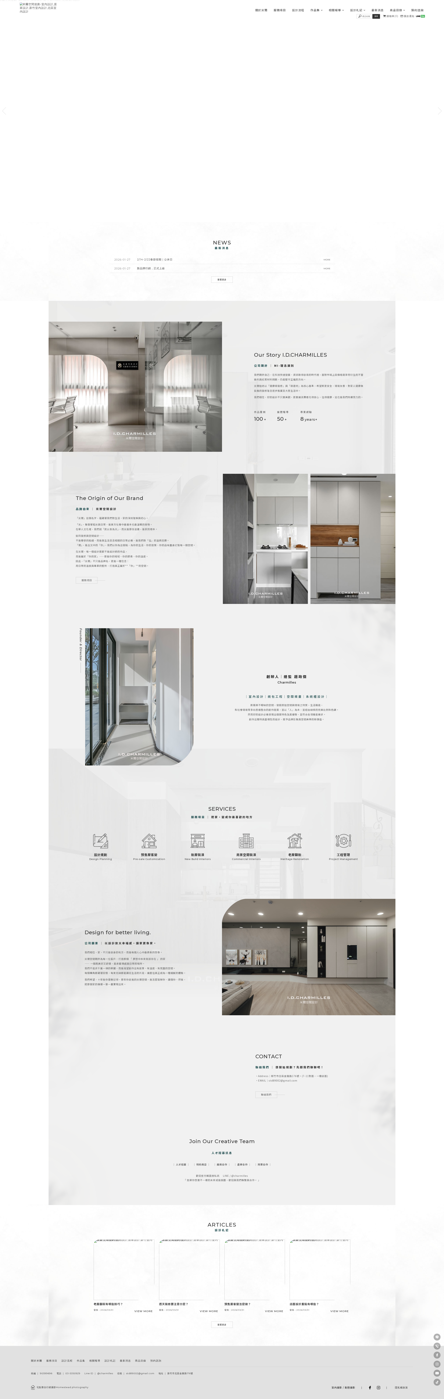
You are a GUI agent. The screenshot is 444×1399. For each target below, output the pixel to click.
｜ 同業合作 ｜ (262, 1164)
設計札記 (356, 10)
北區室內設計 (217, 1356)
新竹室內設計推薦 (251, 1356)
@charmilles (105, 1373)
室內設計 (188, 1356)
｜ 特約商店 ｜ (201, 1164)
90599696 (46, 1373)
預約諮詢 (417, 10)
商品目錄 (396, 10)
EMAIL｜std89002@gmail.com (277, 1080)
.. (395, 1384)
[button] (4, 111)
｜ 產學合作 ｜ (242, 1164)
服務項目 (280, 10)
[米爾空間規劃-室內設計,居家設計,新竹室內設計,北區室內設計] (38, 8)
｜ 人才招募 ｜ (181, 1164)
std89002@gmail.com (140, 1373)
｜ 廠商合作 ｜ (222, 1164)
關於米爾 (261, 10)
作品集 (315, 10)
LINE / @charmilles (235, 1175)
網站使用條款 (387, 1384)
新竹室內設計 (201, 1356)
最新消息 (378, 10)
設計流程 (298, 10)
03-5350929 (72, 1373)
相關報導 (335, 10)
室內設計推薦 (233, 1356)
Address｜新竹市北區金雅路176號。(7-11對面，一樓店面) (293, 1076)
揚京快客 (346, 1384)
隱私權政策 (401, 1387)
